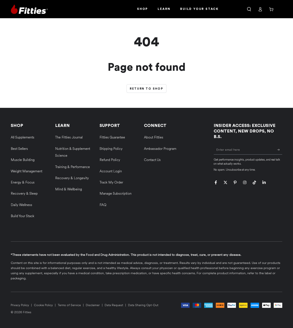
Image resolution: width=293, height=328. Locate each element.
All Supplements (22, 137)
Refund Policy (110, 159)
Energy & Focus (23, 182)
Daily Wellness (21, 204)
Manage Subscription (115, 193)
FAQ (103, 204)
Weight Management (26, 171)
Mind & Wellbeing (68, 189)
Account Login (111, 171)
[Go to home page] (29, 9)
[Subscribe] (279, 149)
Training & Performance (72, 166)
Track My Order (111, 182)
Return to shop (146, 88)
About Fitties (153, 137)
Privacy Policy (20, 305)
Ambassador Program (160, 148)
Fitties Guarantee (112, 137)
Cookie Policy (43, 305)
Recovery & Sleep (24, 193)
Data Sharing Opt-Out (143, 305)
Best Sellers (19, 148)
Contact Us (152, 159)
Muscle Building (23, 159)
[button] (249, 9)
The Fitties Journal (69, 137)
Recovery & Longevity (72, 178)
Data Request (114, 305)
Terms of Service (69, 305)
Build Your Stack (22, 216)
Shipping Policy (111, 148)
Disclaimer (93, 305)
